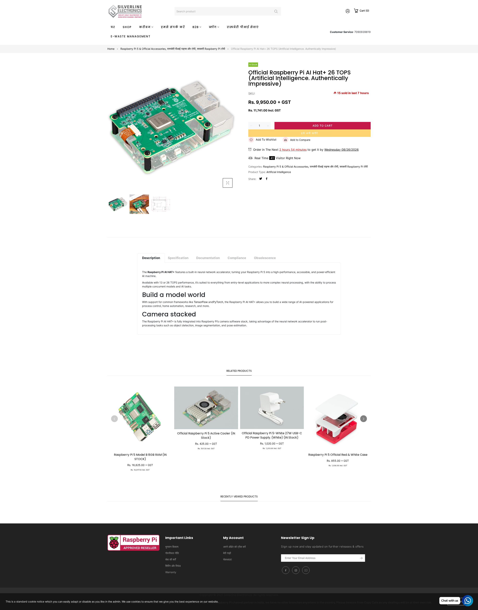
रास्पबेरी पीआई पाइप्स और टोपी (181, 48)
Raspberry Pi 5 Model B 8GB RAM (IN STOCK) (140, 457)
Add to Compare (300, 139)
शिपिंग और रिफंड (173, 565)
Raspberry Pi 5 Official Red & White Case (337, 455)
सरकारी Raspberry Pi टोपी (211, 48)
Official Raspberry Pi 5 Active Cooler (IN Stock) (206, 435)
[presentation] (114, 418)
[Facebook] (266, 178)
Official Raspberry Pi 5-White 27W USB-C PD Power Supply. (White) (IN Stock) (272, 435)
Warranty (170, 572)
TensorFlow (201, 302)
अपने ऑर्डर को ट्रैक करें (234, 546)
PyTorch (218, 302)
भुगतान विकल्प (172, 546)
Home (110, 48)
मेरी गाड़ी (227, 553)
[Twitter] (260, 178)
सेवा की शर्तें (170, 559)
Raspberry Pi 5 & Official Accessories (143, 48)
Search (276, 11)
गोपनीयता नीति (172, 553)
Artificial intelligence (278, 172)
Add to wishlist (266, 139)
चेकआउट (227, 559)
